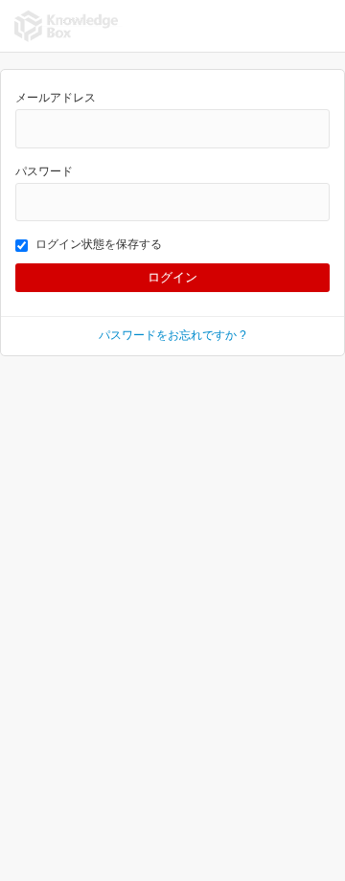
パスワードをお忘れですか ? (172, 335)
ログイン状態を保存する (98, 244)
